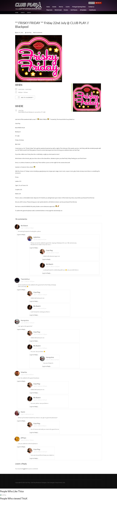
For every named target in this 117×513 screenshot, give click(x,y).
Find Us (61, 7)
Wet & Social (58, 10)
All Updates (83, 10)
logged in (24, 469)
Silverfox (24, 372)
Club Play (28, 32)
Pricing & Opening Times (79, 7)
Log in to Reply (21, 234)
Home (48, 7)
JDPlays (23, 438)
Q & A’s (68, 7)
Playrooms (49, 10)
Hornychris (25, 320)
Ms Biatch (24, 226)
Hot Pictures (74, 10)
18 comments (38, 32)
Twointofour (25, 279)
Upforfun (36, 237)
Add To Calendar (26, 97)
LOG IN (92, 2)
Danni (23, 412)
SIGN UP (99, 2)
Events (54, 7)
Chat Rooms (92, 10)
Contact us (91, 7)
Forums (66, 10)
